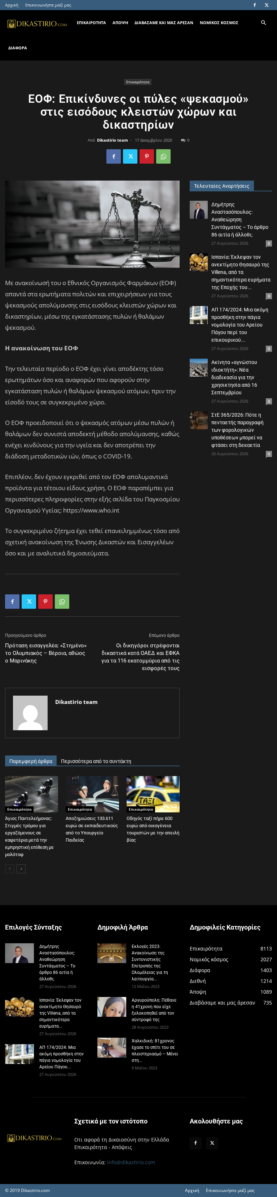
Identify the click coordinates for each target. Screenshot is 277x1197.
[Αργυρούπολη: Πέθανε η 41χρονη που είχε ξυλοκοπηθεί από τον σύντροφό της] (111, 1007)
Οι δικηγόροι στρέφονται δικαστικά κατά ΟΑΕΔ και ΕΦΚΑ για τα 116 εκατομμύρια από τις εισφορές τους (140, 656)
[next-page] (21, 868)
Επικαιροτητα (91, 22)
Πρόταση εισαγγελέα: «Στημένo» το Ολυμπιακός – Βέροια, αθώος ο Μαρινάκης (46, 653)
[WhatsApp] (163, 156)
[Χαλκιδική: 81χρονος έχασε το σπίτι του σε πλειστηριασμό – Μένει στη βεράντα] (111, 1048)
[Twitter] (266, 5)
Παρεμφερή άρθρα (30, 761)
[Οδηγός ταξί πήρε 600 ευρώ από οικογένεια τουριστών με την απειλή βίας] (153, 794)
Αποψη (120, 22)
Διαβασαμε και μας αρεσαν (164, 22)
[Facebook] (254, 5)
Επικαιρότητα (137, 81)
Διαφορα (17, 47)
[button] (263, 22)
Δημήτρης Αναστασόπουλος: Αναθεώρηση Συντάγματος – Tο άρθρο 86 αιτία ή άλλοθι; (239, 219)
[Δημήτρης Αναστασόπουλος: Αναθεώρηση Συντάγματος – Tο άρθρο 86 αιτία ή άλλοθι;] (199, 210)
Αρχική (11, 5)
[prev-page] (9, 868)
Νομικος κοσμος (219, 22)
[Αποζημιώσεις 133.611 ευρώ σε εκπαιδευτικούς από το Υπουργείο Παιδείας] (92, 794)
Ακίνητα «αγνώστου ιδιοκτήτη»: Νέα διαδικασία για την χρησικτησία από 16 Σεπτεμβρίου (234, 377)
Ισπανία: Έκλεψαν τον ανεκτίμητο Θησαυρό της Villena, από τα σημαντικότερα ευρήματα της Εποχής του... (241, 272)
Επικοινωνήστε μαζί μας (48, 5)
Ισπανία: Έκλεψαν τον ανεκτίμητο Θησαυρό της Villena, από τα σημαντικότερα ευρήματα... (60, 1013)
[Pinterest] (147, 156)
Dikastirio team (112, 140)
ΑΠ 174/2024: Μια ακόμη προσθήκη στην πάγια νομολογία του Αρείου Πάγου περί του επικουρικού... (239, 325)
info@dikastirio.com (131, 1162)
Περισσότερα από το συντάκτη (96, 761)
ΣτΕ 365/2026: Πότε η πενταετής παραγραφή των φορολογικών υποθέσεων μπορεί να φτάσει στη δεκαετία (237, 430)
